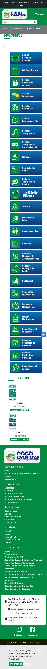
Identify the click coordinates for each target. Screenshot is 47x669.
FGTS (6, 470)
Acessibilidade (24, 2)
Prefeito (8, 551)
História (8, 531)
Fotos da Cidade (12, 540)
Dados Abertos (11, 502)
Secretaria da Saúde (13, 583)
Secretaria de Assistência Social (19, 563)
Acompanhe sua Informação (18, 499)
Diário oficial (10, 522)
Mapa (7, 534)
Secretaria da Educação (15, 571)
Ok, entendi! (16, 664)
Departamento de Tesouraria (18, 589)
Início (6, 29)
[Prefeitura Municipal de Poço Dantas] (14, 14)
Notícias (8, 542)
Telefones (6, 2)
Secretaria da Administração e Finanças (23, 560)
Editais (7, 514)
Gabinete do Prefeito (14, 557)
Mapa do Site (10, 479)
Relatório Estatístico (14, 493)
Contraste (35, 2)
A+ (42, 2)
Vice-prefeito (10, 554)
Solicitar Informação (14, 496)
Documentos (10, 511)
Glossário (8, 490)
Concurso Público (12, 516)
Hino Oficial (10, 537)
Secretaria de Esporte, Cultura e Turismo (23, 574)
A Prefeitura (16, 29)
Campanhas (10, 519)
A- (17, 6)
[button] (35, 22)
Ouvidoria (14, 2)
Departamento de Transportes (18, 586)
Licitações (9, 488)
